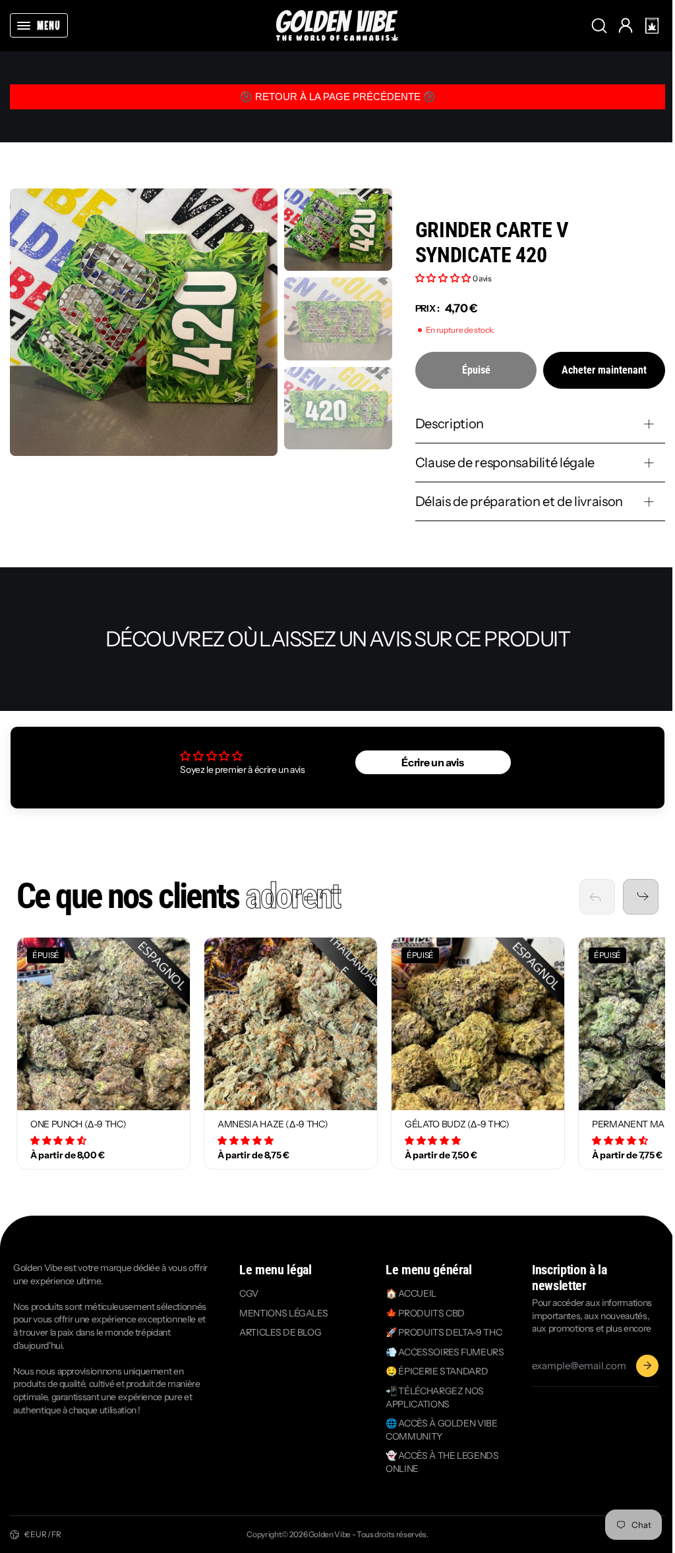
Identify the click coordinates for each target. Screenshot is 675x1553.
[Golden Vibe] (337, 25)
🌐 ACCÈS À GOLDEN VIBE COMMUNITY (438, 1429)
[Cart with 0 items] (652, 26)
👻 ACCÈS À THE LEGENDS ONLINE (438, 1462)
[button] (652, 26)
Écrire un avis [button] (428, 762)
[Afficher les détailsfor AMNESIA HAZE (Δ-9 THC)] (290, 1024)
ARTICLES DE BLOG (278, 1332)
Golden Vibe (326, 1534)
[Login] (625, 26)
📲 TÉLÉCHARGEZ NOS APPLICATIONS (431, 1397)
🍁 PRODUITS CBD (421, 1313)
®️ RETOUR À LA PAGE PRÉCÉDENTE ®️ (338, 96)
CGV (246, 1293)
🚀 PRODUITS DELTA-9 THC (440, 1332)
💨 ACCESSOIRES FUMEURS (441, 1352)
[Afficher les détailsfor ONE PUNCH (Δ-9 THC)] (103, 1024)
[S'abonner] (641, 1366)
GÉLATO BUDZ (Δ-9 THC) (457, 1124)
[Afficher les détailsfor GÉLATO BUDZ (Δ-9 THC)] (478, 1024)
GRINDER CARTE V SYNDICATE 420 (491, 243)
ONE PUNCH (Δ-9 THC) (78, 1124)
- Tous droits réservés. (387, 1534)
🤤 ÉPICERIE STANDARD (433, 1371)
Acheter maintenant (604, 370)
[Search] (599, 26)
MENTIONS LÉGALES (281, 1313)
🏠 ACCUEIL (407, 1293)
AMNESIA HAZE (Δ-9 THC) (273, 1124)
